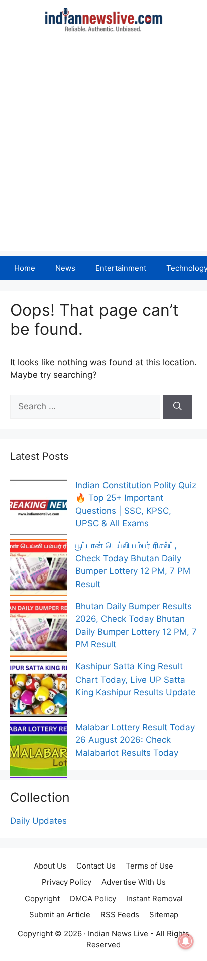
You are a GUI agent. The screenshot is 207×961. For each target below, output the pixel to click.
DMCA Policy (93, 898)
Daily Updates (38, 821)
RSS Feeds (119, 914)
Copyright (42, 898)
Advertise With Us (133, 882)
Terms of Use (149, 866)
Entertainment (120, 268)
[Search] (177, 407)
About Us (50, 866)
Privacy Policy (66, 882)
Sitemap (163, 914)
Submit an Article (59, 914)
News (65, 268)
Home (24, 268)
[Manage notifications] (186, 941)
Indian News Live (118, 933)
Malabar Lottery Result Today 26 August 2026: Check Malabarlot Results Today (135, 740)
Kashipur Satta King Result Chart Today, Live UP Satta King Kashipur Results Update (135, 679)
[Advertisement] (103, 147)
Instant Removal (154, 898)
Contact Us (96, 866)
